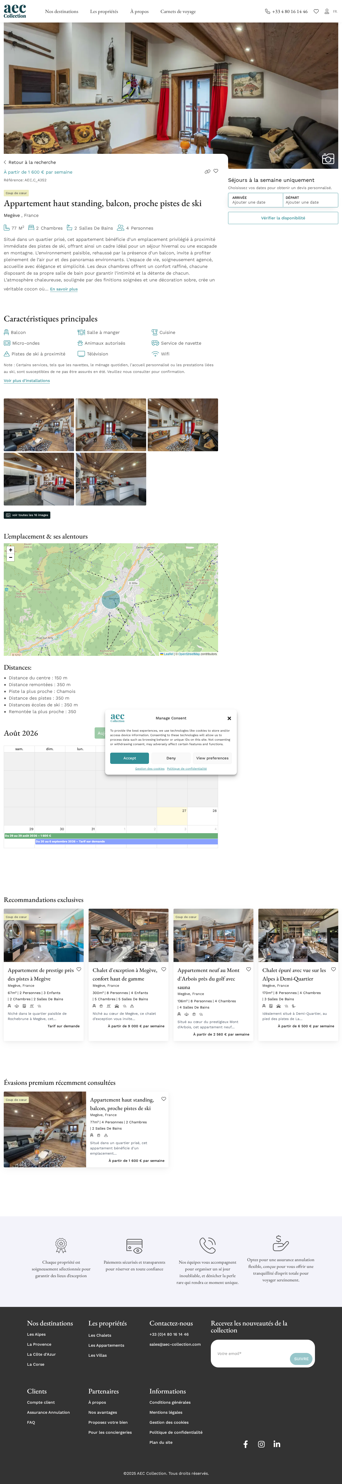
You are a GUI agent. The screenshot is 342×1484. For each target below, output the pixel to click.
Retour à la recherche (32, 162)
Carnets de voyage (178, 11)
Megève (12, 215)
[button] (229, 718)
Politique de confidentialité (187, 768)
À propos (139, 11)
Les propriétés (104, 11)
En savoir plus (64, 289)
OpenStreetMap (189, 654)
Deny (171, 758)
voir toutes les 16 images (30, 515)
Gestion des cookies (149, 768)
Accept (129, 758)
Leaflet (168, 654)
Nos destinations (61, 11)
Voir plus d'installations (27, 380)
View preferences (212, 758)
